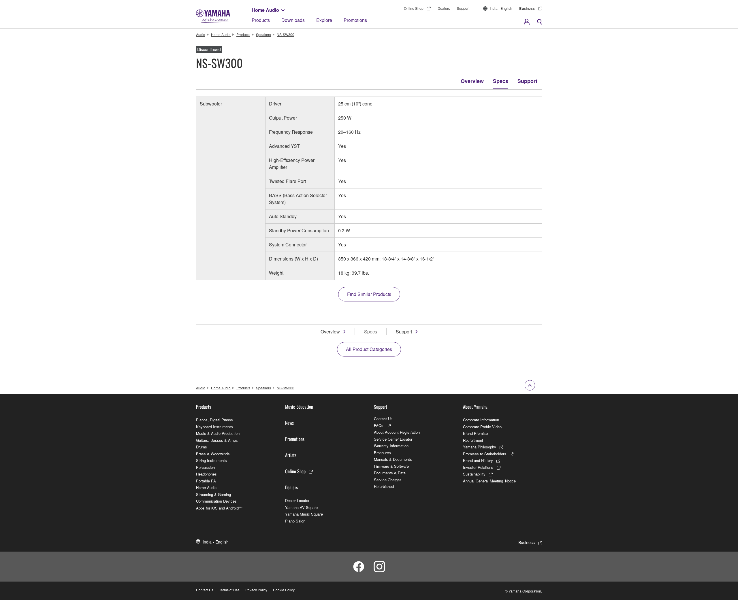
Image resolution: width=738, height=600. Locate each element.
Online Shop (413, 8)
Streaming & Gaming (213, 494)
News (289, 422)
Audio (200, 34)
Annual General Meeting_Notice (489, 481)
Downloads (293, 20)
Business (527, 8)
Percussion (205, 467)
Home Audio (265, 10)
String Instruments (211, 460)
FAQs (378, 425)
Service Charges (388, 479)
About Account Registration (397, 432)
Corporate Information (481, 419)
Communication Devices (216, 501)
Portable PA (206, 481)
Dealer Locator (297, 500)
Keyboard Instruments (214, 426)
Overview (472, 81)
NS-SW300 (285, 34)
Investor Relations (478, 467)
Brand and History (478, 460)
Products (261, 20)
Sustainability (474, 474)
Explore (324, 20)
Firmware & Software (391, 466)
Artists (290, 455)
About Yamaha (475, 406)
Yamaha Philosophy (479, 447)
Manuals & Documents (393, 459)
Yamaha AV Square (301, 507)
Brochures (382, 452)
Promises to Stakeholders (484, 453)
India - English (501, 8)
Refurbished (384, 486)
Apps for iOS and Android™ (219, 508)
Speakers (263, 34)
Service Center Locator (393, 439)
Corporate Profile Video (482, 426)
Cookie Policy (284, 589)
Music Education (299, 406)
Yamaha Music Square (304, 514)
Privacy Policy (256, 589)
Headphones (206, 474)
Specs (500, 81)
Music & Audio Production (218, 433)
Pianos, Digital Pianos (214, 419)
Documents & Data (390, 473)
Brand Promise (475, 433)
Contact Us (383, 418)
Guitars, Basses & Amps (217, 440)
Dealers (444, 8)
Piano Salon (295, 521)
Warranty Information (391, 445)
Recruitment (473, 440)
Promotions (355, 20)
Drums (201, 447)
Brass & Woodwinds (213, 453)
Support (527, 81)
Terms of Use (229, 589)
